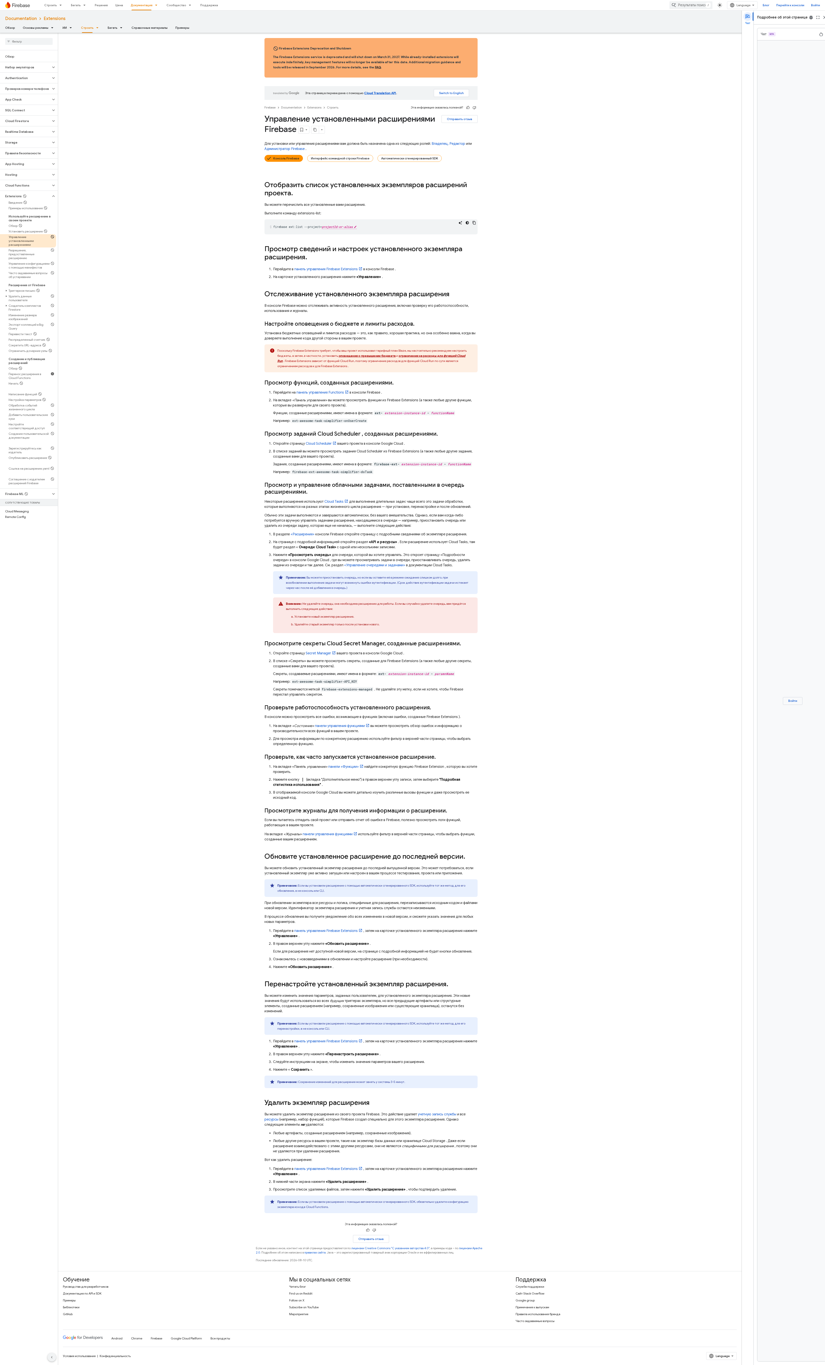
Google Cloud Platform (186, 1338)
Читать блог (297, 1287)
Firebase (270, 107)
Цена (119, 5)
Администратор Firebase (284, 149)
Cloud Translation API (380, 93)
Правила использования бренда (538, 1314)
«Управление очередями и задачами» (374, 565)
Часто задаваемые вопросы (535, 1321)
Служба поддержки (530, 1287)
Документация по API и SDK (82, 1293)
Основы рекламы (35, 28)
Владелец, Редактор (448, 144)
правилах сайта (315, 1252)
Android (116, 1338)
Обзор (10, 28)
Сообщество (176, 5)
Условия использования (79, 1356)
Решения (101, 5)
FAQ (378, 67)
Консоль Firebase (286, 158)
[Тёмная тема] (467, 222)
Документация (141, 5)
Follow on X (296, 1300)
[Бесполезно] (474, 107)
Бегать (76, 5)
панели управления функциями (340, 726)
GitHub (68, 1314)
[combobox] (690, 5)
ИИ (65, 28)
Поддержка (209, 5)
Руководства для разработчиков (85, 1287)
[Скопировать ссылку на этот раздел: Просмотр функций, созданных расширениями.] (398, 383)
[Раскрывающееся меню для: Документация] (157, 5)
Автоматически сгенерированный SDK (409, 158)
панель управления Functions (320, 392)
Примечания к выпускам (532, 1307)
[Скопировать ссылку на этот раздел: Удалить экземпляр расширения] (374, 1103)
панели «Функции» (343, 767)
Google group (525, 1300)
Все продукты (220, 1338)
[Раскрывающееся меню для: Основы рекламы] (53, 28)
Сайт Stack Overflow (530, 1293)
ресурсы (271, 1119)
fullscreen (817, 17)
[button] (25, 67)
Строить (50, 5)
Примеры (182, 28)
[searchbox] (29, 41)
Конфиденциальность (115, 1356)
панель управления (326, 269)
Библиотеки (71, 1307)
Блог (766, 5)
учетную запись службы (437, 1114)
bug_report (811, 17)
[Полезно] (468, 107)
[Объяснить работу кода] (460, 222)
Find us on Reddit (300, 1293)
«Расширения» (303, 534)
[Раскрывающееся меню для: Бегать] (86, 5)
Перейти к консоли (790, 5)
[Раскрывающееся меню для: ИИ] (72, 28)
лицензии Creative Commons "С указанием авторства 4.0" (390, 1248)
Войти (815, 5)
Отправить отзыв (459, 119)
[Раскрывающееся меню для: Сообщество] (191, 5)
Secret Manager (318, 653)
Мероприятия (298, 1314)
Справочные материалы (149, 28)
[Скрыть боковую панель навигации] (51, 1357)
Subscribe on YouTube (304, 1307)
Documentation (21, 18)
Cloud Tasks (334, 501)
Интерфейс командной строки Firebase (340, 158)
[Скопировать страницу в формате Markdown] (315, 129)
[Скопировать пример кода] (474, 222)
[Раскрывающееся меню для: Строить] (62, 5)
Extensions (55, 18)
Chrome (136, 1338)
